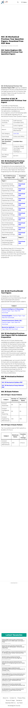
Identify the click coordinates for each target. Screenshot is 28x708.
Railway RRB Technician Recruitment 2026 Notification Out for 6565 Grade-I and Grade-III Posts (13, 640)
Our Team (20, 703)
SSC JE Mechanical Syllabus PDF (12, 382)
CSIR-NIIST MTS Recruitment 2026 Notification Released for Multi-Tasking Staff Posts (13, 680)
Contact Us (13, 698)
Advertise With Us (10, 703)
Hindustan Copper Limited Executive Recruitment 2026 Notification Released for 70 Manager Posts (13, 669)
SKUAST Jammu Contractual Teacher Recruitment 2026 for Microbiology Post (12, 657)
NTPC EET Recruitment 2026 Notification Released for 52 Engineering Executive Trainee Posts (13, 663)
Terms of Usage (10, 700)
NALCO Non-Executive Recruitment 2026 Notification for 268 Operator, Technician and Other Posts (13, 647)
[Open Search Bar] (18, 2)
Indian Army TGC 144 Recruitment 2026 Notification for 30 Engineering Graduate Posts (13, 685)
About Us (5, 698)
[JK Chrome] (4, 2)
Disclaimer (19, 700)
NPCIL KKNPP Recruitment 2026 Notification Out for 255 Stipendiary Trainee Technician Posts (14, 652)
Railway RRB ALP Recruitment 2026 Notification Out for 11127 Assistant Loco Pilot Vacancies (13, 675)
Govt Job (16, 133)
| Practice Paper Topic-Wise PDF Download (13, 310)
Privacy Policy (21, 698)
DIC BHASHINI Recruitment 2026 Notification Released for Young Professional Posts (13, 690)
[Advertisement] (14, 20)
